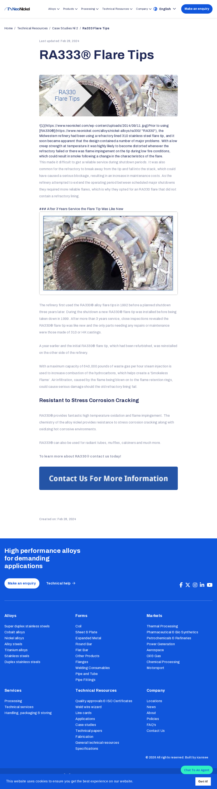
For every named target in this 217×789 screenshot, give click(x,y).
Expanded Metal (88, 638)
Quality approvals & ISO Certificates (103, 701)
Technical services (18, 707)
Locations (154, 701)
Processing (13, 701)
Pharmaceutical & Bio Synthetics (172, 632)
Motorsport (155, 668)
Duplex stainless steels (22, 662)
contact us (99, 456)
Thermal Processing (162, 626)
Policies (153, 719)
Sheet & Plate (86, 632)
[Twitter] (187, 585)
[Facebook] (181, 585)
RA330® (46, 325)
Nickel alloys (14, 638)
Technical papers (88, 731)
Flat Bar (81, 650)
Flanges (81, 662)
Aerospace (155, 650)
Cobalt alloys (14, 632)
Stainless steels (16, 656)
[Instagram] (195, 585)
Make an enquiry (197, 8)
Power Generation (161, 644)
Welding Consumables (92, 668)
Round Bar (83, 644)
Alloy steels (13, 644)
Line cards (83, 713)
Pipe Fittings (85, 680)
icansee (202, 757)
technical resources (32, 28)
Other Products (87, 656)
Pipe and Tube (86, 674)
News (151, 707)
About (151, 713)
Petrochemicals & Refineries (169, 638)
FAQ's (151, 725)
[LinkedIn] (202, 585)
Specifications (86, 748)
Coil (78, 626)
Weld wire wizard (88, 707)
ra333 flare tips (95, 28)
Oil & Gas (154, 656)
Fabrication (84, 736)
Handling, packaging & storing (28, 713)
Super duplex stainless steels (27, 626)
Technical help (58, 583)
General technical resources (97, 742)
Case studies (85, 725)
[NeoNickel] (17, 9)
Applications (85, 719)
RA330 (144, 189)
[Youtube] (210, 585)
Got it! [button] (203, 781)
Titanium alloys (16, 650)
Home (8, 28)
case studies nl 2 (65, 28)
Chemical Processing (163, 662)
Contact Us (156, 731)
